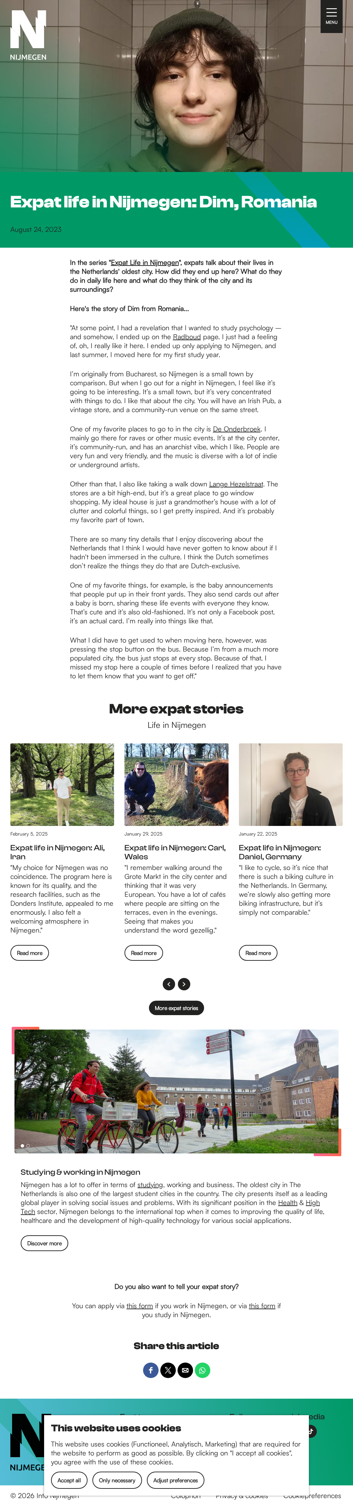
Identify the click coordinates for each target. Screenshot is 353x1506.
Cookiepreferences (312, 1495)
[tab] (22, 1146)
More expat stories (176, 1007)
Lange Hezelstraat (236, 484)
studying (150, 1184)
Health (287, 1202)
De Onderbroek (237, 428)
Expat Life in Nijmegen (145, 262)
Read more (29, 955)
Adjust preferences (175, 1480)
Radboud (187, 336)
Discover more (44, 1243)
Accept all (69, 1480)
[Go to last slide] (169, 984)
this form (140, 1305)
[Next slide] (184, 984)
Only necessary (117, 1480)
